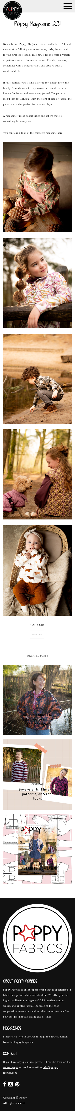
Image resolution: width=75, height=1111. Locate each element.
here (60, 132)
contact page (10, 1067)
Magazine (37, 634)
